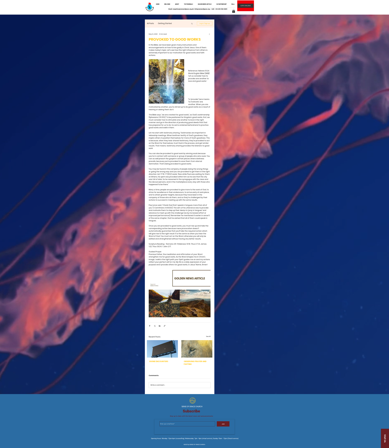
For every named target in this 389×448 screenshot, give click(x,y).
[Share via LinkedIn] (160, 326)
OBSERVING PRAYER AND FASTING (195, 362)
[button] (233, 11)
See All (208, 336)
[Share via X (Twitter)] (155, 326)
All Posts (150, 23)
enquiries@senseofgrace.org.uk (183, 9)
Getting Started (165, 23)
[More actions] (209, 34)
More (178, 23)
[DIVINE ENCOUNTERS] (162, 349)
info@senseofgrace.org (202, 9)
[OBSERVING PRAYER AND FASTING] (196, 349)
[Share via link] (165, 326)
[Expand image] (166, 81)
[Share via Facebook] (150, 326)
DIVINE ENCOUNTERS (158, 361)
